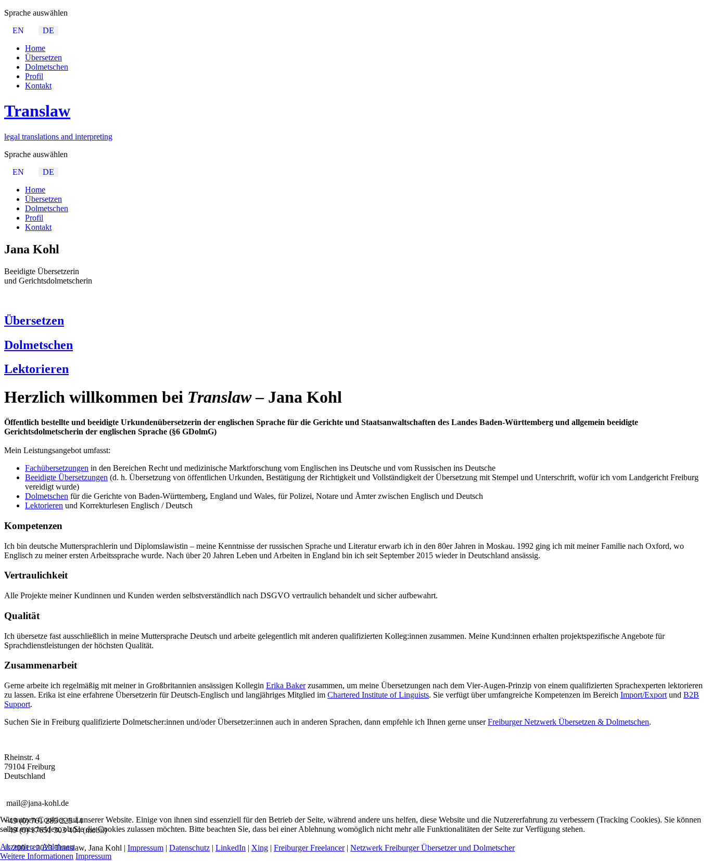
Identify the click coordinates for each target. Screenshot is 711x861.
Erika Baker (286, 685)
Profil (34, 76)
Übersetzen (43, 57)
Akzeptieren (20, 846)
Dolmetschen (46, 66)
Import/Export (643, 694)
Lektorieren (36, 369)
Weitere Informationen (36, 856)
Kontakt (38, 85)
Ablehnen (58, 846)
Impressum (93, 856)
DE (48, 30)
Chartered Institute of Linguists (378, 694)
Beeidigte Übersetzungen (66, 477)
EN (18, 30)
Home (35, 48)
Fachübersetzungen (56, 468)
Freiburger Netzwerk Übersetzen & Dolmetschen (568, 721)
